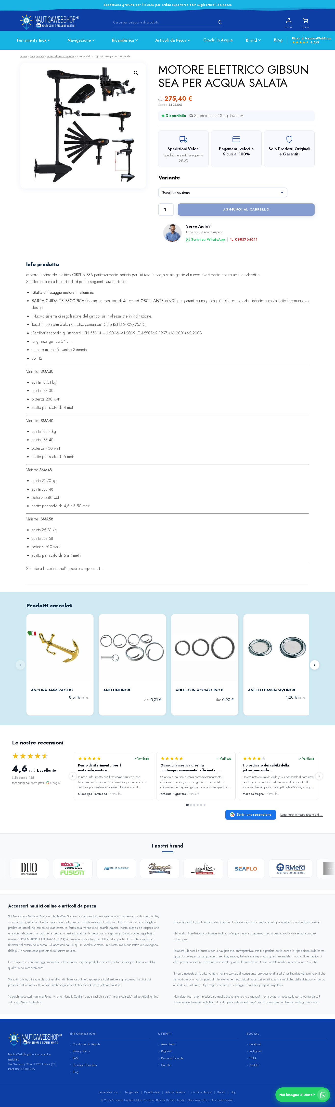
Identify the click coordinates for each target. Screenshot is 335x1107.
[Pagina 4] (198, 805)
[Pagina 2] (191, 805)
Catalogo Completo (85, 1065)
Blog (278, 40)
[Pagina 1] (187, 805)
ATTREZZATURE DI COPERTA (60, 56)
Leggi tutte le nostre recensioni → (301, 815)
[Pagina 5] (201, 805)
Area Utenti (168, 1044)
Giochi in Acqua (218, 40)
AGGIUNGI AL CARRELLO (246, 209)
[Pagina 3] (194, 805)
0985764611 (246, 239)
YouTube (254, 1065)
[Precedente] (73, 776)
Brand (251, 40)
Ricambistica (123, 40)
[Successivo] (315, 665)
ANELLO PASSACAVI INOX (271, 690)
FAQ (75, 1058)
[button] (136, 73)
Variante (169, 177)
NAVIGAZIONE (37, 56)
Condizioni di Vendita (86, 1044)
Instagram (255, 1051)
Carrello (166, 1065)
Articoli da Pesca (170, 40)
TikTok (253, 1058)
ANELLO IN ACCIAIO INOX (199, 690)
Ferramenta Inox (31, 40)
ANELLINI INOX (116, 690)
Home (23, 56)
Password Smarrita (172, 1058)
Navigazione (79, 40)
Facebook (255, 1044)
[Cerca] (219, 22)
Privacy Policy (81, 1051)
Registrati (166, 1051)
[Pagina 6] (205, 805)
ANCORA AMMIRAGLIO (52, 690)
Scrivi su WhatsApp (208, 239)
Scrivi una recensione (254, 814)
